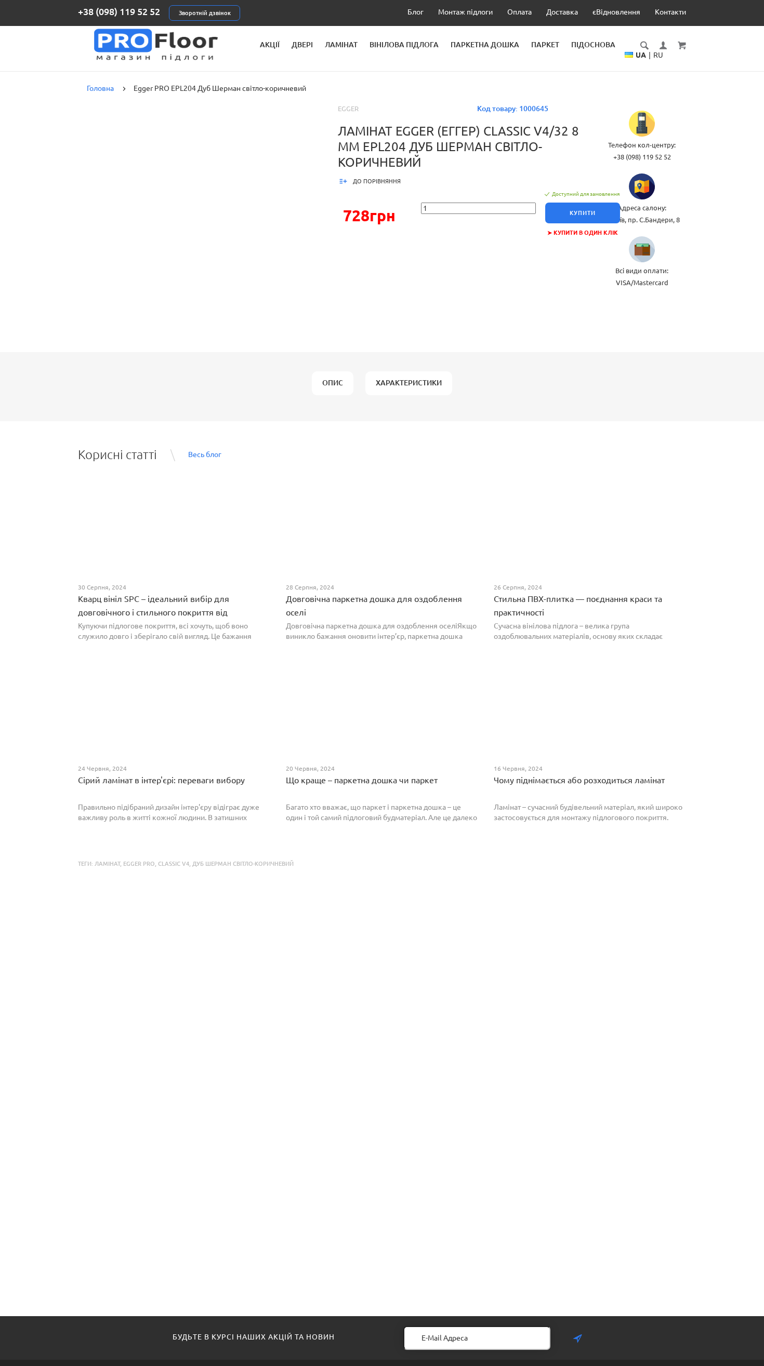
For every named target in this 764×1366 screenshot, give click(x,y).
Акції (270, 45)
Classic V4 (173, 864)
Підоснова (593, 45)
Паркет (545, 45)
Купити (583, 213)
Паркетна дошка (485, 45)
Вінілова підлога (404, 45)
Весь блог (204, 454)
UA (641, 55)
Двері (302, 45)
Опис (332, 383)
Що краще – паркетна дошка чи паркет (362, 780)
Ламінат (341, 45)
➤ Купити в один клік (582, 233)
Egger (348, 108)
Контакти (670, 12)
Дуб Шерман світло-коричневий (243, 864)
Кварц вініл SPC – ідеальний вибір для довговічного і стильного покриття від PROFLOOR (153, 612)
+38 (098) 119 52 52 (119, 11)
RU (658, 55)
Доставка (562, 12)
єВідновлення (616, 12)
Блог (415, 12)
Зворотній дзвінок (205, 13)
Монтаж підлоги (465, 12)
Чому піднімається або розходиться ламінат (579, 780)
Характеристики (409, 383)
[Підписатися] (577, 1338)
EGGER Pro (139, 864)
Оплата (519, 12)
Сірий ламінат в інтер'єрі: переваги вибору (161, 780)
